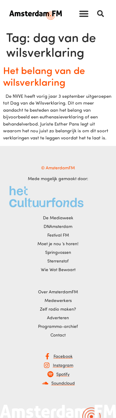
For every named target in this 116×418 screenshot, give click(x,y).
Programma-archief (58, 326)
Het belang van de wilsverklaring (44, 76)
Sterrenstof (58, 260)
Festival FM (58, 235)
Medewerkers (58, 300)
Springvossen (58, 252)
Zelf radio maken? (58, 309)
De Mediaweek (58, 217)
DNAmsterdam (58, 226)
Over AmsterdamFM (58, 291)
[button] (83, 13)
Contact (58, 334)
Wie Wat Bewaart (58, 269)
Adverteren (58, 317)
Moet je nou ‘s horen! (58, 243)
